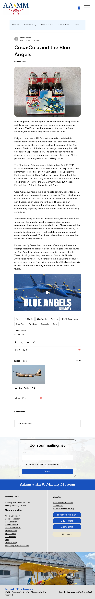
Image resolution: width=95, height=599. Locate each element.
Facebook (9, 589)
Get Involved (10, 536)
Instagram (28, 589)
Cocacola (45, 324)
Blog (7, 539)
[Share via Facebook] (15, 342)
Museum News (64, 25)
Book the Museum (13, 528)
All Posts (15, 25)
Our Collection (11, 522)
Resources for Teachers (63, 502)
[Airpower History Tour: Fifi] (28, 374)
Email (24, 452)
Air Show (54, 319)
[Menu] (87, 8)
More (76, 25)
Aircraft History (30, 25)
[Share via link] (34, 342)
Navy (18, 319)
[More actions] (79, 39)
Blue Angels (42, 319)
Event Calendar (11, 525)
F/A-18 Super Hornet (70, 319)
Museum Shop (11, 542)
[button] (79, 7)
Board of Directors (13, 519)
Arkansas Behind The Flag (63, 508)
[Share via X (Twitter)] (21, 342)
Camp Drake (58, 505)
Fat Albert (33, 324)
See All (78, 360)
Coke (55, 324)
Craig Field (20, 324)
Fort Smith (28, 319)
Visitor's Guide (11, 531)
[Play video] (47, 292)
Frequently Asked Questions (17, 545)
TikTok (18, 589)
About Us (9, 516)
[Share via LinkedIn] (27, 342)
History (17, 516)
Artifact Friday (47, 25)
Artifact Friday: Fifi (25, 388)
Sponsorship (10, 533)
